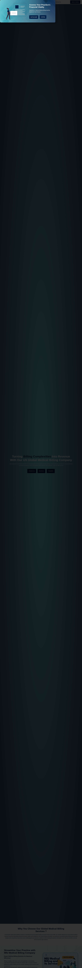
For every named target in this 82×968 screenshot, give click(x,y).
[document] (41, 484)
